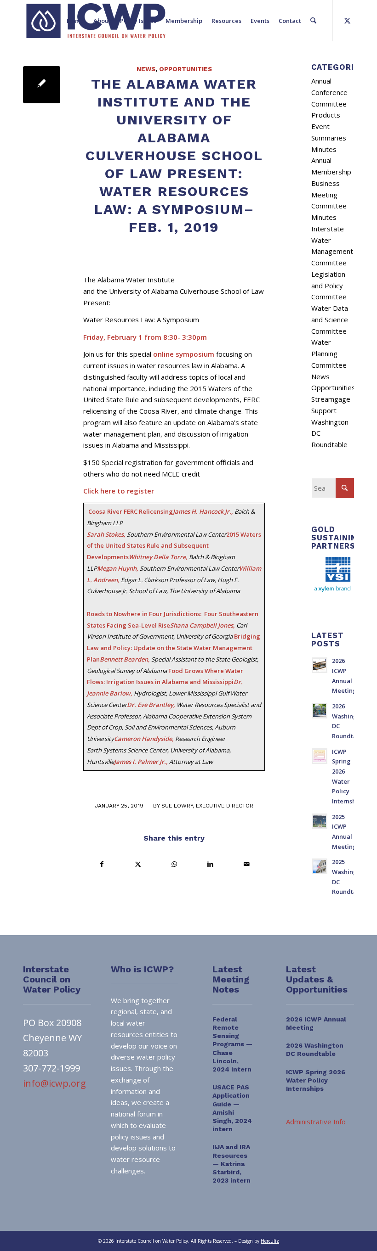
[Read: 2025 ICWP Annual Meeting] (319, 821)
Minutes (324, 149)
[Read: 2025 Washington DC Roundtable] (319, 866)
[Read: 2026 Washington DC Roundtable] (319, 710)
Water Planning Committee (329, 353)
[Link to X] (347, 20)
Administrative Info (316, 1121)
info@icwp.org (54, 1083)
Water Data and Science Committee (329, 319)
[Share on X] (138, 864)
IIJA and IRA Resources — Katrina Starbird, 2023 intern (231, 1163)
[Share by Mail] (246, 864)
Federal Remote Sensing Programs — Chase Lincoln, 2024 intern (232, 1044)
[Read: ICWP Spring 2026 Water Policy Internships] (319, 756)
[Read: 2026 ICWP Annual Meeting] (319, 665)
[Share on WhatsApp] (174, 864)
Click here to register (118, 490)
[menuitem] (75, 20)
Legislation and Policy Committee (329, 285)
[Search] (313, 20)
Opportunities (185, 69)
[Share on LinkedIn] (210, 864)
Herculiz (270, 1241)
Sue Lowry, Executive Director (207, 805)
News (146, 69)
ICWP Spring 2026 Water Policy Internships (315, 1080)
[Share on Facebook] (102, 864)
